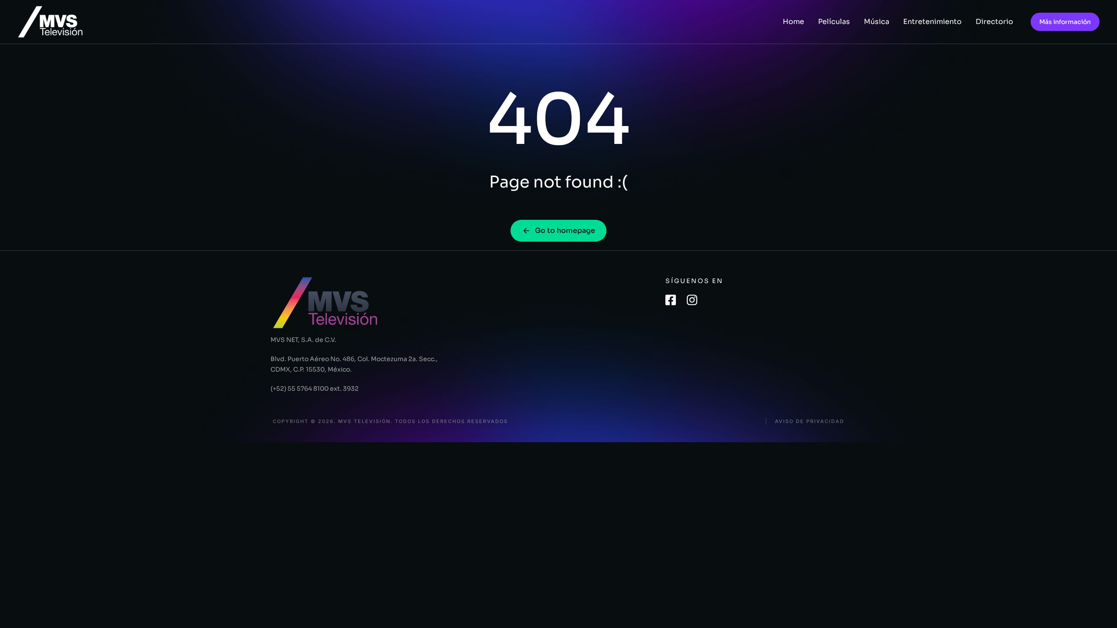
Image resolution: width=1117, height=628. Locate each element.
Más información (1065, 22)
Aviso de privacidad (809, 421)
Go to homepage (565, 230)
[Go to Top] (1099, 610)
